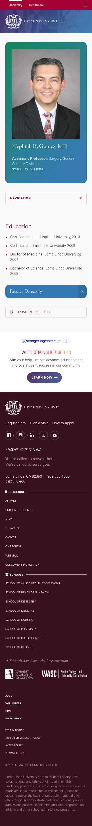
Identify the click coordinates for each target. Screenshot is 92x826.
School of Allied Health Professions (32, 583)
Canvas (10, 537)
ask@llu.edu (15, 481)
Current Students (18, 510)
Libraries (12, 528)
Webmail (11, 555)
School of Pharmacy (20, 628)
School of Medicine (28, 169)
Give (8, 710)
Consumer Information (22, 564)
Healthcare (36, 5)
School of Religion (19, 647)
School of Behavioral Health (27, 592)
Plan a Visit (39, 423)
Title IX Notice (14, 730)
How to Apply (63, 423)
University (15, 5)
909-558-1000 (58, 476)
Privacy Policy (15, 752)
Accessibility (14, 745)
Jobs (8, 695)
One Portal (13, 546)
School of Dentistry (20, 601)
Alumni (10, 501)
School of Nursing (19, 619)
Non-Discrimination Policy (22, 737)
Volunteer (13, 703)
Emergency (13, 718)
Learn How (42, 377)
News (9, 519)
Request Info (15, 423)
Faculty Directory (26, 291)
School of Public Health (23, 638)
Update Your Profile (33, 312)
